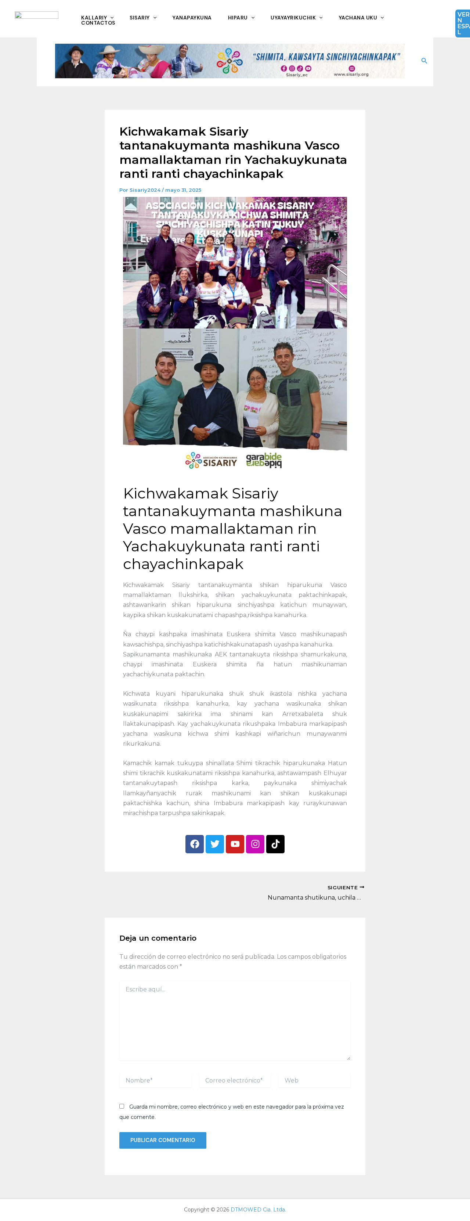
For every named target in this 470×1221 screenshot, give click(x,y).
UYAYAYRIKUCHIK (293, 17)
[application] (110, 17)
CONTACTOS (98, 22)
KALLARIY (94, 17)
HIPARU (238, 17)
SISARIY (140, 17)
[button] (424, 61)
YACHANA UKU (358, 17)
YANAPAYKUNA (192, 17)
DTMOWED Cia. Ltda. (258, 1209)
